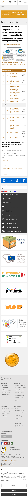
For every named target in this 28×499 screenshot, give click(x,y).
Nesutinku (14, 490)
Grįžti (5, 174)
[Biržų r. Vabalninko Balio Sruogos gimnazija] (3, 2)
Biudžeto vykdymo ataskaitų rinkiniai (8, 409)
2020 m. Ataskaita (14, 132)
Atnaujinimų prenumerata (13, 231)
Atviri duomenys (18, 426)
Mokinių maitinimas (11, 215)
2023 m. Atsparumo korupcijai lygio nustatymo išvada (14, 100)
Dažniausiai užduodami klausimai (20, 417)
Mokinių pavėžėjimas (11, 219)
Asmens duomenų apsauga (21, 412)
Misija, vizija (4, 389)
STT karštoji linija (7, 161)
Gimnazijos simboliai (6, 390)
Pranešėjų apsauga (19, 420)
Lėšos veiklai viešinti (6, 413)
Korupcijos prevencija (19, 421)
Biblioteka (9, 211)
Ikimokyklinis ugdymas (20, 385)
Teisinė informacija (19, 425)
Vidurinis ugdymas (19, 389)
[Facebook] (2, 443)
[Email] (12, 443)
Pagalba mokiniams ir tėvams (19, 393)
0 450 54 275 (6, 459)
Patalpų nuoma (18, 399)
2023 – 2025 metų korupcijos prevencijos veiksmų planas (15, 75)
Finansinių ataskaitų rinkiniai (8, 411)
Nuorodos (17, 408)
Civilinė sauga (18, 423)
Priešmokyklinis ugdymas (20, 387)
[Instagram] (8, 443)
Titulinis (2, 6)
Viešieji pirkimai (5, 417)
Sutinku (14, 494)
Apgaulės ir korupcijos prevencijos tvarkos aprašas (15, 81)
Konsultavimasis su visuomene (19, 414)
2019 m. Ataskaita (14, 137)
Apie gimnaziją (5, 385)
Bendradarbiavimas (6, 394)
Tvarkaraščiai (7, 378)
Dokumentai (9, 199)
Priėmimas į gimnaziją (12, 195)
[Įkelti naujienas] (9, 2)
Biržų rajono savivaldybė (15, 449)
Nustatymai (14, 486)
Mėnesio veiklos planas (12, 207)
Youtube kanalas (11, 223)
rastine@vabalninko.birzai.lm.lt (13, 44)
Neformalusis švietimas (20, 390)
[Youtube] (5, 443)
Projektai (8, 203)
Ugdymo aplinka (5, 387)
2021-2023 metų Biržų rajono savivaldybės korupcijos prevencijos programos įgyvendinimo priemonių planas (13, 64)
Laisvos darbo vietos (12, 227)
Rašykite (4, 436)
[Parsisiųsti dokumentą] (3, 75)
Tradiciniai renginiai (6, 392)
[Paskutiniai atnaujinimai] (15, 2)
